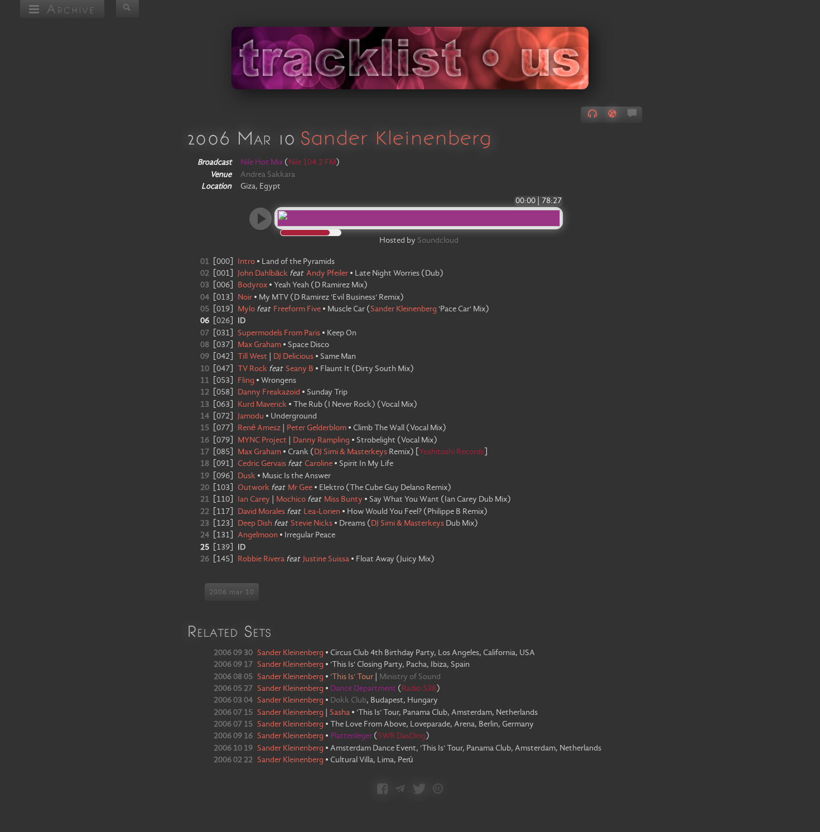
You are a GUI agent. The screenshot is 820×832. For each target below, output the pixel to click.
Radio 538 (419, 688)
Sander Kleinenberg (395, 137)
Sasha (340, 712)
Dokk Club (348, 700)
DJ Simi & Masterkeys (350, 452)
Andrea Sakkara (267, 174)
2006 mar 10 (231, 592)
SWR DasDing (402, 736)
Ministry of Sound (410, 676)
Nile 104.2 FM (312, 162)
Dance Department (364, 688)
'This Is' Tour (351, 676)
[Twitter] (419, 790)
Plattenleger (352, 736)
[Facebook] (382, 790)
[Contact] (400, 790)
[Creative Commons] (438, 790)
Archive (67, 8)
